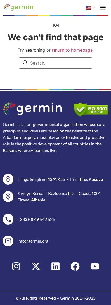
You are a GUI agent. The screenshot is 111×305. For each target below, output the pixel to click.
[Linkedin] (55, 266)
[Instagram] (16, 266)
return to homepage (72, 50)
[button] (103, 7)
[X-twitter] (36, 266)
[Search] (25, 63)
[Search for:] (55, 63)
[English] (88, 8)
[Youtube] (95, 266)
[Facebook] (75, 266)
